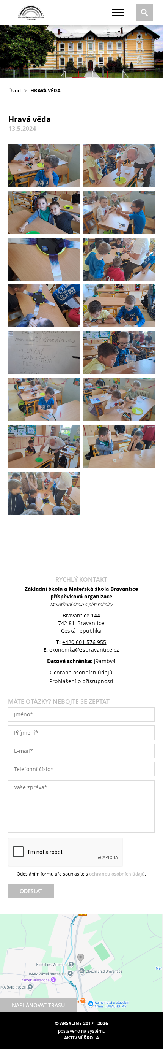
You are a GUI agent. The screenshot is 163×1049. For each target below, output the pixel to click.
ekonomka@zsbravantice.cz (84, 649)
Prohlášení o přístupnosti (81, 681)
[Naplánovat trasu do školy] (81, 963)
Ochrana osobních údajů (81, 672)
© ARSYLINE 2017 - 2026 (81, 1023)
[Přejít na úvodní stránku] (31, 12)
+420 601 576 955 (84, 642)
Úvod (14, 90)
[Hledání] (144, 12)
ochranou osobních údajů (117, 874)
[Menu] (118, 12)
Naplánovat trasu (38, 1005)
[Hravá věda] (44, 165)
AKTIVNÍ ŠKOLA (81, 1038)
